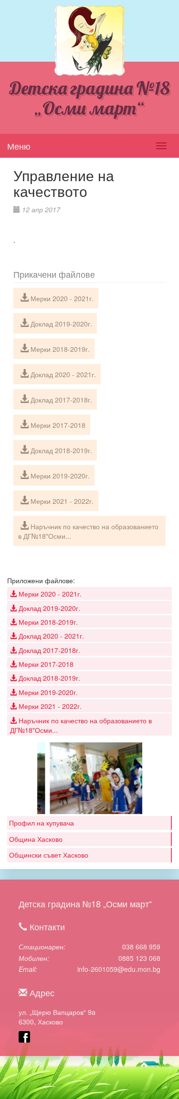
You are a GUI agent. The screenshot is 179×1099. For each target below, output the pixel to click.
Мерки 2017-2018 (57, 425)
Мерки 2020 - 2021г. (61, 298)
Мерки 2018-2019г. (59, 349)
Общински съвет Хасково (48, 855)
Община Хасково (36, 839)
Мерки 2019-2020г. (59, 475)
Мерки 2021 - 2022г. (61, 501)
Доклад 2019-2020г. (60, 323)
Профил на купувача (41, 822)
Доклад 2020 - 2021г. (62, 374)
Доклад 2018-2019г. (60, 450)
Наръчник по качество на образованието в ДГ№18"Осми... (88, 531)
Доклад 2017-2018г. (60, 399)
